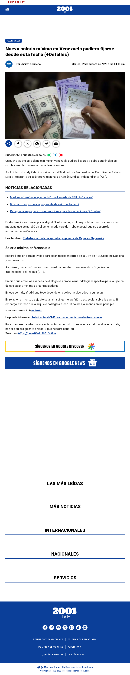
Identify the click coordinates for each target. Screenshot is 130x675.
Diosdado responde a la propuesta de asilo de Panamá (44, 204)
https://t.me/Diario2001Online (37, 333)
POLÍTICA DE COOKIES (50, 647)
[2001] (65, 9)
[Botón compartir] (8, 143)
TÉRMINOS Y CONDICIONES (48, 639)
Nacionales (13, 41)
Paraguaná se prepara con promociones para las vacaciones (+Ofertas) (55, 211)
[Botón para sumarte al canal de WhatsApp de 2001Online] (49, 155)
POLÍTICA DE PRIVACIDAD (82, 639)
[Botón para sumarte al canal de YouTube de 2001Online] (61, 155)
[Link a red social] (45, 627)
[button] (18, 144)
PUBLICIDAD (74, 647)
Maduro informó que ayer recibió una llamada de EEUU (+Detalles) (51, 197)
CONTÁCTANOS (76, 654)
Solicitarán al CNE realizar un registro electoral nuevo (66, 317)
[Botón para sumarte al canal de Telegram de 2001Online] (55, 155)
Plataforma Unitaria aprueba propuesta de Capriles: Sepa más (63, 238)
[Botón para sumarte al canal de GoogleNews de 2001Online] (65, 362)
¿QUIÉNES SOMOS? (52, 654)
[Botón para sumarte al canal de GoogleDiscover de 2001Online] (65, 346)
